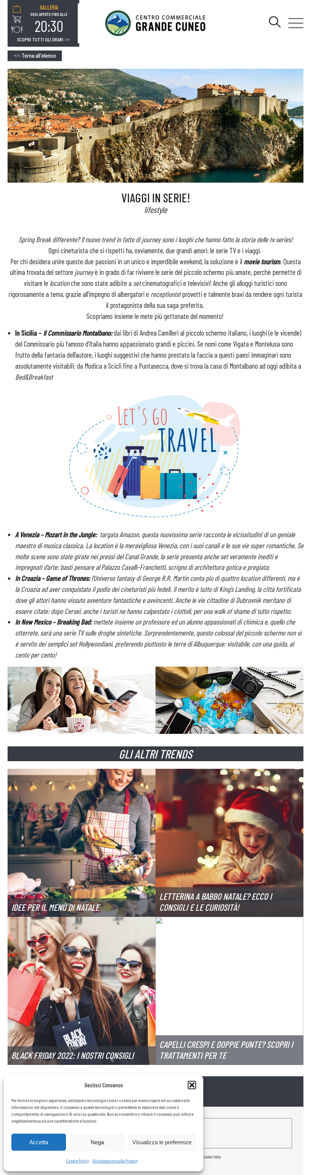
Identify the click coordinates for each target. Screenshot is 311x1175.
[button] (192, 1085)
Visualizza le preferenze (162, 1142)
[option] (48, 19)
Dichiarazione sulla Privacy (115, 1160)
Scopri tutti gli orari (43, 39)
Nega (97, 1142)
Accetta (38, 1142)
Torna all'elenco (35, 55)
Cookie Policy (77, 1160)
